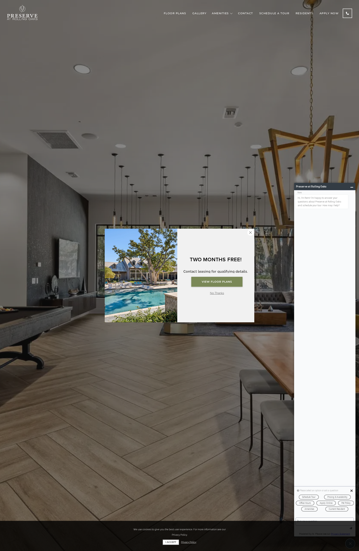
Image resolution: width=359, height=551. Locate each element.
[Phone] (347, 13)
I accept (170, 542)
